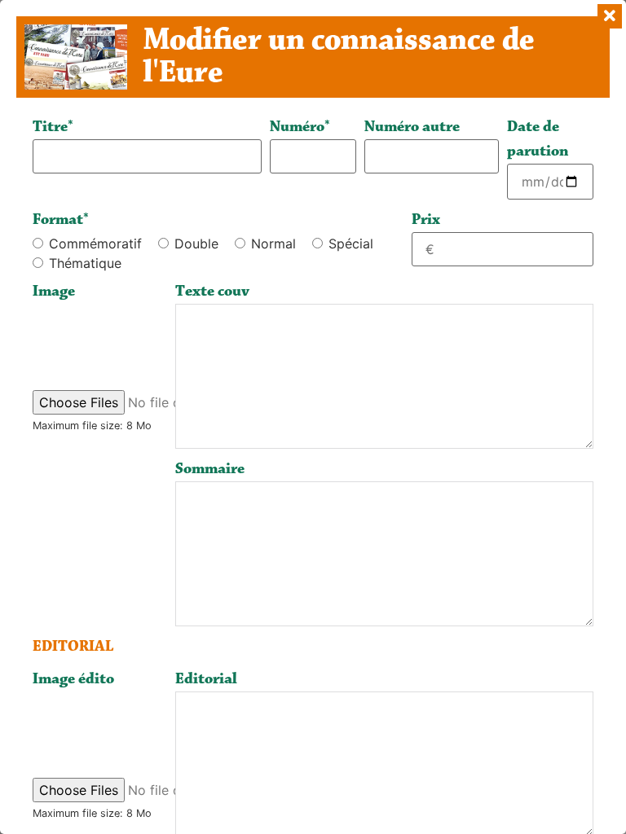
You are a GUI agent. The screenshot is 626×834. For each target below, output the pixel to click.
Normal (273, 243)
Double (196, 243)
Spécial (350, 243)
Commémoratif (95, 243)
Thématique (85, 263)
